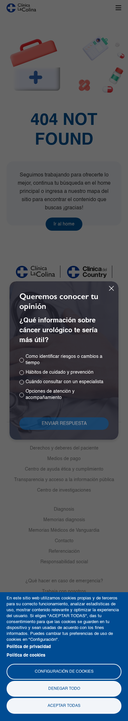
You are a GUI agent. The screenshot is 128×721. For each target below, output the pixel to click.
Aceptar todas (64, 706)
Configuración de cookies (64, 672)
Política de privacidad (29, 647)
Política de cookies (26, 655)
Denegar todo (64, 689)
